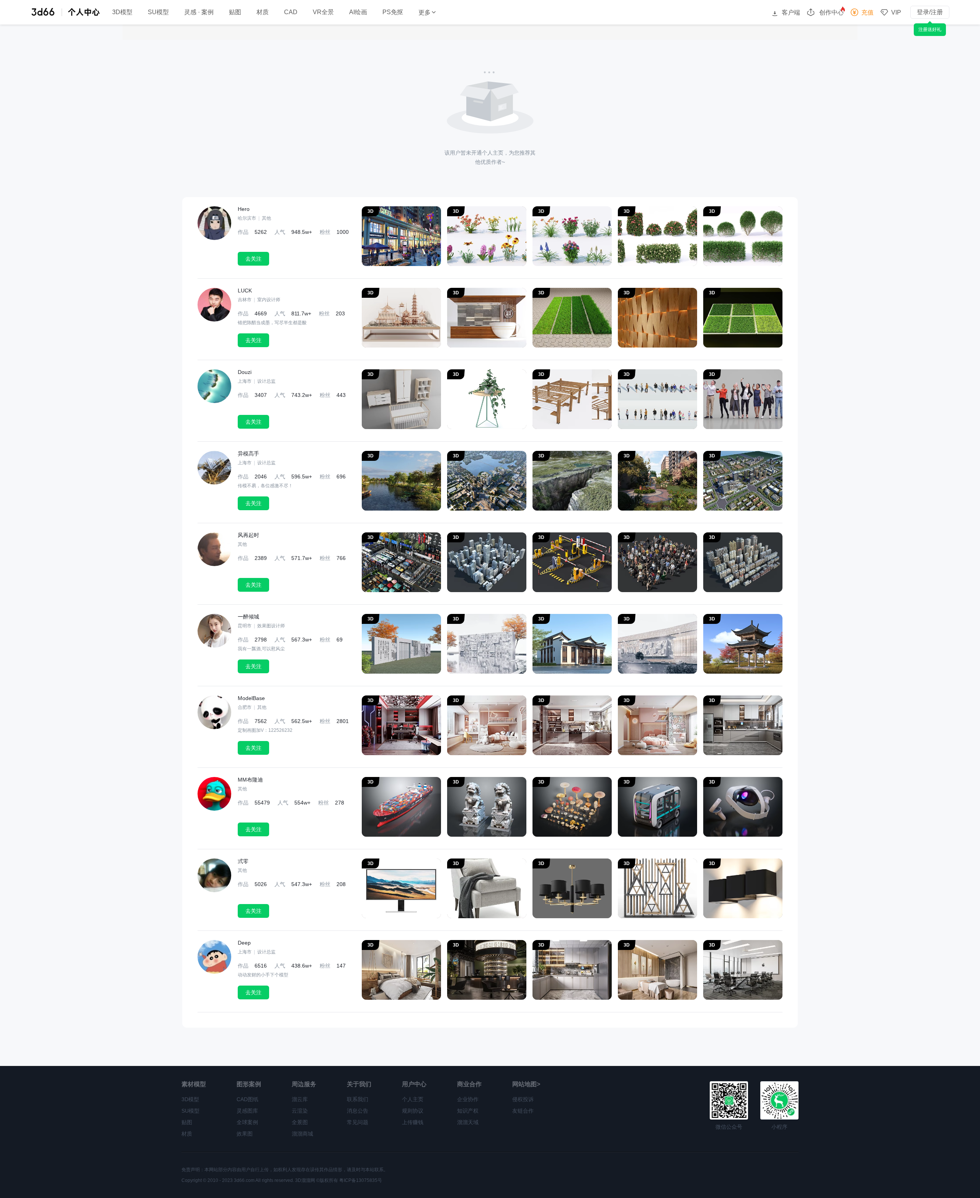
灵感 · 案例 (199, 12)
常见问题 (357, 1122)
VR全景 (323, 12)
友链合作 (523, 1111)
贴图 (235, 12)
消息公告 (357, 1111)
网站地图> (526, 1084)
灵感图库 (247, 1111)
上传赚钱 (412, 1122)
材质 (262, 12)
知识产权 (468, 1111)
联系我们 (357, 1099)
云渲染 (300, 1111)
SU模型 (158, 12)
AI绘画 (358, 12)
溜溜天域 (468, 1122)
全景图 (300, 1122)
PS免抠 (392, 12)
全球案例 (247, 1122)
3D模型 (122, 12)
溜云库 (300, 1099)
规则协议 (412, 1111)
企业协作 (468, 1099)
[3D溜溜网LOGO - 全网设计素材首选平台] (43, 11)
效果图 (245, 1134)
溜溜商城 (302, 1134)
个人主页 (412, 1099)
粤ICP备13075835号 (360, 1180)
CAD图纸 (247, 1099)
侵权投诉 (523, 1099)
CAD (290, 12)
